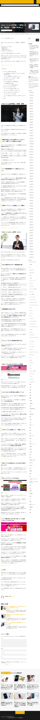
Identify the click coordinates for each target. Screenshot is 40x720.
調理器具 (31, 493)
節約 (30, 485)
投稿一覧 (12, 596)
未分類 (31, 449)
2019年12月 (32, 254)
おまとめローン (32, 272)
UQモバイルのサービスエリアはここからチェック (10, 227)
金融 (30, 509)
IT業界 (31, 264)
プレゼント (31, 349)
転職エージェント (32, 504)
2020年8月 (31, 235)
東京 (30, 454)
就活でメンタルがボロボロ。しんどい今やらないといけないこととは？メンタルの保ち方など (34, 79)
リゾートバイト (32, 373)
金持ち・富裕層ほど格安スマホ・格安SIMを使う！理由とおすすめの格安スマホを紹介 (20, 687)
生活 (30, 468)
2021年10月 (32, 197)
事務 (30, 384)
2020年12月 (32, 224)
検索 (29, 38)
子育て (31, 419)
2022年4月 (31, 181)
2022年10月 (32, 173)
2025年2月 (31, 111)
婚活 (30, 416)
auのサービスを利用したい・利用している (12, 90)
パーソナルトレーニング (34, 326)
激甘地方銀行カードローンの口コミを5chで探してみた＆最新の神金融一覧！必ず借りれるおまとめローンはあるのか (34, 53)
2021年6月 (31, 208)
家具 (30, 427)
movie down (31, 87)
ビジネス (31, 329)
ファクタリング (32, 341)
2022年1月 (31, 189)
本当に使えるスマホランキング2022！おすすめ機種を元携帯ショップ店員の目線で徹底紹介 (20, 704)
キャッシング (32, 291)
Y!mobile (5, 492)
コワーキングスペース (33, 302)
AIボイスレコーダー (33, 261)
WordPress (21, 717)
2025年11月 (32, 92)
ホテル (31, 360)
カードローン (32, 286)
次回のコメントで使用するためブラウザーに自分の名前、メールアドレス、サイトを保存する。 (14, 662)
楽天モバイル (5, 532)
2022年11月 (32, 170)
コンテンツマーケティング (34, 305)
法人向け (31, 465)
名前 (2, 648)
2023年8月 (31, 149)
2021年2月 (31, 219)
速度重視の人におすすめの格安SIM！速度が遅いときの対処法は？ (7, 704)
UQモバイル (5, 379)
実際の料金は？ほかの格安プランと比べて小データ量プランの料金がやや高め (14, 74)
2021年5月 (31, 211)
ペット (31, 357)
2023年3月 (31, 162)
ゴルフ (31, 307)
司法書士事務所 (32, 408)
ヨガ (30, 365)
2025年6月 (31, 103)
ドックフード (32, 318)
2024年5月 (31, 124)
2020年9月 (31, 232)
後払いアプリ (32, 435)
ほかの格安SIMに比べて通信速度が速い (11, 81)
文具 (30, 441)
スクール (31, 313)
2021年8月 (31, 203)
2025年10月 (32, 95)
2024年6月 (31, 122)
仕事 (30, 389)
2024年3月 (31, 130)
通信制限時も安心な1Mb (9, 83)
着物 (30, 473)
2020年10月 (32, 230)
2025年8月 (31, 100)
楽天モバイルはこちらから (6, 565)
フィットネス (32, 346)
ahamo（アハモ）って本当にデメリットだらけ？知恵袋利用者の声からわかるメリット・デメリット (7, 687)
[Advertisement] (20, 14)
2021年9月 (31, 200)
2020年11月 (32, 227)
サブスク (31, 310)
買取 (30, 496)
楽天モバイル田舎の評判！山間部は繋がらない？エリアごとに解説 (33, 704)
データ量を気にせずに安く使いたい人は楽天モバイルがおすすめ (14, 96)
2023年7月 (31, 151)
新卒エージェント (32, 443)
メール (2, 652)
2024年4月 (31, 127)
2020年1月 (31, 251)
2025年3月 (31, 108)
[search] (38, 5)
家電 (30, 430)
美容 (30, 488)
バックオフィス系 (32, 321)
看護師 (31, 470)
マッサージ (31, 362)
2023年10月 (32, 143)
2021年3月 (31, 216)
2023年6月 (31, 154)
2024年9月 (31, 119)
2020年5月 (31, 243)
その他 (31, 278)
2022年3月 (31, 184)
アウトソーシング (32, 280)
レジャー (31, 376)
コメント (2, 638)
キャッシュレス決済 (33, 288)
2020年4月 (31, 246)
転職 (30, 501)
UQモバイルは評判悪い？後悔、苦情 (9, 71)
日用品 (31, 446)
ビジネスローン (32, 334)
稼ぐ (30, 476)
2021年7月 (31, 205)
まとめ (4, 98)
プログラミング (32, 354)
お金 (30, 275)
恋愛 (30, 438)
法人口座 (31, 462)
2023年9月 (31, 146)
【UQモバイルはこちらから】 (6, 65)
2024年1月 (31, 135)
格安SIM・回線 (9, 30)
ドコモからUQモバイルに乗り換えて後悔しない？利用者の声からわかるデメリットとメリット (33, 687)
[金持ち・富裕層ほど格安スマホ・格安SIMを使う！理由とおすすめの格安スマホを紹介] (3, 608)
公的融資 (31, 403)
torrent (30, 81)
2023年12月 (32, 138)
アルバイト (31, 283)
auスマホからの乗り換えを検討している (11, 88)
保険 (30, 392)
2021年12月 (32, 192)
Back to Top (20, 712)
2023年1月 (31, 165)
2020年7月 (31, 238)
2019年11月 (32, 257)
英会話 (31, 490)
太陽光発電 (31, 414)
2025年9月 (31, 97)
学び (30, 422)
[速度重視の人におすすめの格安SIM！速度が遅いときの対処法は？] (3, 616)
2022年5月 (31, 178)
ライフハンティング (10, 716)
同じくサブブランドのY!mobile (10, 93)
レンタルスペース (32, 381)
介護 (30, 387)
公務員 (31, 400)
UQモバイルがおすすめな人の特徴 (9, 86)
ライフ (31, 368)
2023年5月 (31, 157)
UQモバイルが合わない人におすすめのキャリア (11, 92)
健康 (30, 395)
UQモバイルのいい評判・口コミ (9, 79)
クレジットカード (32, 299)
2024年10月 (32, 116)
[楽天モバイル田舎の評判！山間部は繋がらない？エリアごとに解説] (3, 624)
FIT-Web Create (11, 717)
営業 (30, 411)
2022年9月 (31, 176)
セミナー (31, 315)
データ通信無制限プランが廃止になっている (12, 76)
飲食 (30, 512)
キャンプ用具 (32, 294)
